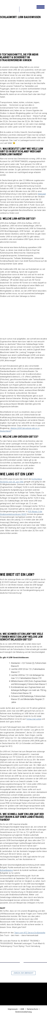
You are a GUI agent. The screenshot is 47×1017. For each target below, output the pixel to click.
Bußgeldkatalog (6, 870)
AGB (22, 1009)
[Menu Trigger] (40, 7)
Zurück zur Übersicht (23, 973)
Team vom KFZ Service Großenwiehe (29, 933)
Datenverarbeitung (23, 1012)
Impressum (13, 1009)
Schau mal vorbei (33, 719)
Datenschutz (32, 1009)
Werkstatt (42, 194)
